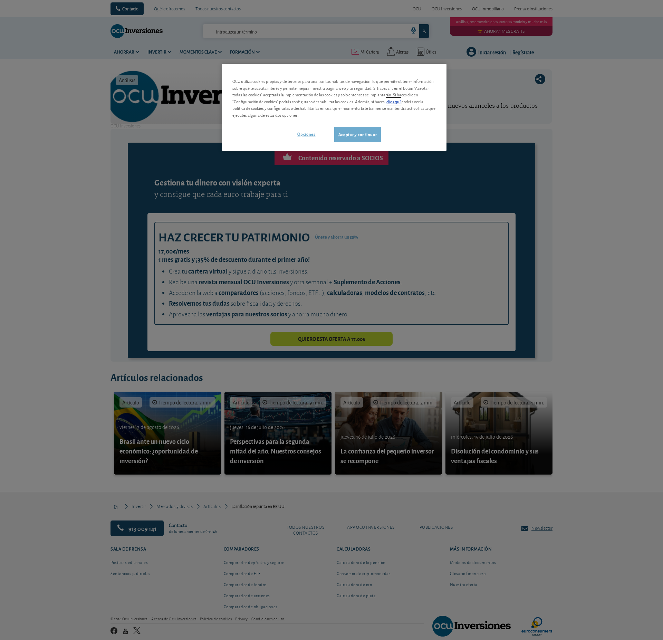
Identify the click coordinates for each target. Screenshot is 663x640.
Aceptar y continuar (357, 134)
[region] (334, 107)
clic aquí (393, 101)
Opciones (306, 134)
